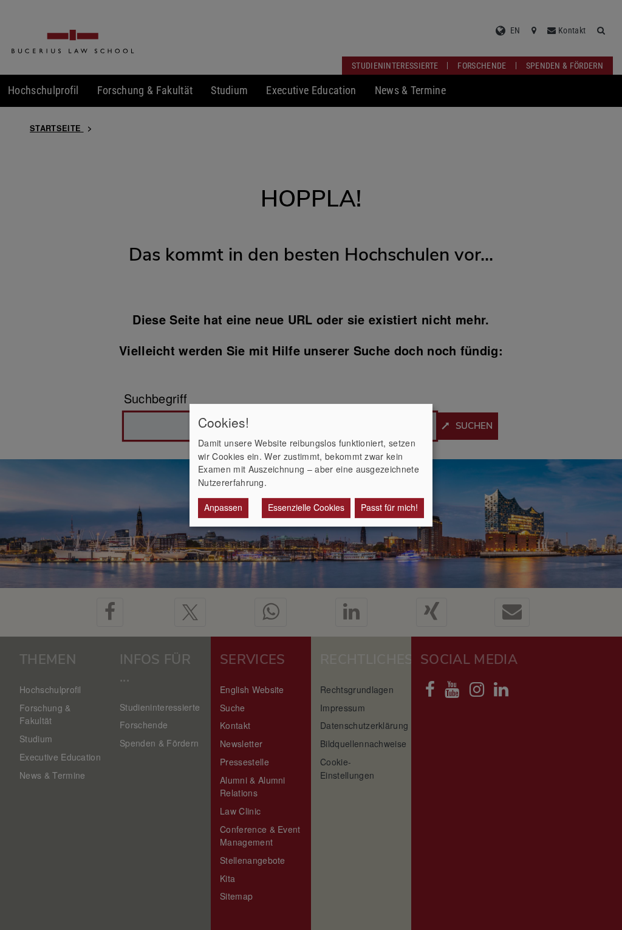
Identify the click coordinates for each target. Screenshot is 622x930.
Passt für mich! (389, 507)
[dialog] (311, 464)
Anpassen (223, 507)
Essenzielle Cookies (306, 507)
